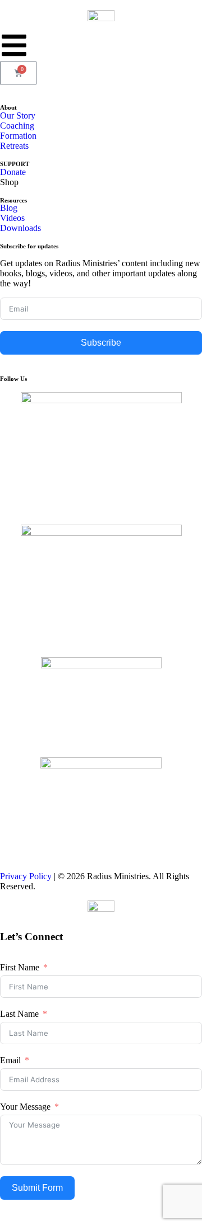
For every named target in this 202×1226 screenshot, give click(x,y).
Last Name (19, 1013)
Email (10, 1060)
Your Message (25, 1106)
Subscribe (101, 342)
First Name (19, 967)
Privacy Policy (26, 876)
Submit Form (37, 1187)
